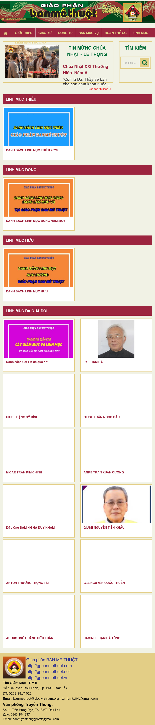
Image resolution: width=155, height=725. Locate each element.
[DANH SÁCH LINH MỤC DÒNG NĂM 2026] (38, 198)
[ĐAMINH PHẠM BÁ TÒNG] (116, 615)
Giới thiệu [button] (23, 32)
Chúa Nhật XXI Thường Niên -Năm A (85, 69)
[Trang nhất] (6, 33)
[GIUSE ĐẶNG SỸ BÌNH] (38, 394)
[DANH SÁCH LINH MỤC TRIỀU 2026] (38, 127)
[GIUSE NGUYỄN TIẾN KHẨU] (116, 504)
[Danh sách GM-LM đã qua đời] (38, 339)
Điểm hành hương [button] (30, 42)
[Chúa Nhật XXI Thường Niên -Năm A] (32, 61)
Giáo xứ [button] (45, 32)
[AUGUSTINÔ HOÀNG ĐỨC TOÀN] (38, 615)
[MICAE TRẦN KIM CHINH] (38, 449)
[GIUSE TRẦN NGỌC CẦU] (116, 394)
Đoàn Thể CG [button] (116, 32)
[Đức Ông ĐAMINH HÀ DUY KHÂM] (38, 504)
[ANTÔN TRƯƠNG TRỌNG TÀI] (38, 560)
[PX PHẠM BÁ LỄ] (116, 339)
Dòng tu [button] (65, 32)
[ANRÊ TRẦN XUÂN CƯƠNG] (116, 449)
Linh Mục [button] (140, 32)
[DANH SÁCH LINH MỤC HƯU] (38, 268)
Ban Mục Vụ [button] (89, 32)
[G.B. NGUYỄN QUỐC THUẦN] (116, 560)
